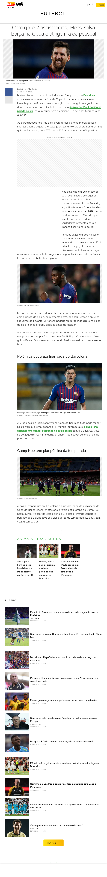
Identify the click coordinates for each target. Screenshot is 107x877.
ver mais (51, 843)
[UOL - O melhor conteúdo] (15, 5)
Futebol (54, 13)
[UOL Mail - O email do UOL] (88, 4)
